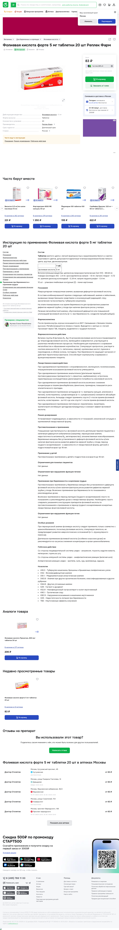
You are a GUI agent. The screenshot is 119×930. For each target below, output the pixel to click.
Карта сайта (68, 894)
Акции (19, 12)
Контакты (39, 894)
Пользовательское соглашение (102, 884)
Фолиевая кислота (49, 115)
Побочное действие (38, 141)
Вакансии (39, 889)
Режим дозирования (22, 141)
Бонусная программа (34, 12)
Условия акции (9, 853)
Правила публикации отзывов (101, 891)
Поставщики (40, 892)
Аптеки (51, 12)
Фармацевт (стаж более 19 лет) (20, 326)
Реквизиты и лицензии (99, 881)
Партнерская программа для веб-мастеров (47, 900)
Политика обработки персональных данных (103, 887)
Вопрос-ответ (68, 889)
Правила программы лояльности (102, 893)
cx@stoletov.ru (13, 923)
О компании (40, 881)
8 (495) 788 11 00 (15, 878)
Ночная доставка (69, 884)
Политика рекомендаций (99, 896)
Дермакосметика (62, 12)
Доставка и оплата (70, 881)
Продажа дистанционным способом (103, 899)
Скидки (9, 12)
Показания (9, 141)
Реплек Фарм (47, 124)
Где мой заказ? (69, 887)
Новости (39, 897)
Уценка (74, 12)
